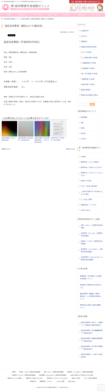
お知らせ (84, 36)
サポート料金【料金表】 (89, 186)
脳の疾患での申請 (88, 84)
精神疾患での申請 (88, 79)
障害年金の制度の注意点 (89, 95)
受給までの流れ (52, 15)
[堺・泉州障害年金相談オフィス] (26, 10)
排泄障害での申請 (88, 68)
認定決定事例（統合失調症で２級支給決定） (25, 139)
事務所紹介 (81, 15)
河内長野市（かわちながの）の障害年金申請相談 (92, 258)
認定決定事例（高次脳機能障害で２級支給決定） (92, 331)
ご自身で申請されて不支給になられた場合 (92, 193)
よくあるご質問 (86, 199)
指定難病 (84, 117)
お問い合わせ (96, 15)
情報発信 (84, 41)
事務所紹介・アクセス (88, 205)
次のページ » (70, 149)
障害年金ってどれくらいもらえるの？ (92, 174)
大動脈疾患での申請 (89, 63)
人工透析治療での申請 (89, 57)
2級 (82, 123)
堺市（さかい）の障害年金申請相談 (92, 226)
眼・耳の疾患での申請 (89, 73)
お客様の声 (67, 15)
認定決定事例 (85, 90)
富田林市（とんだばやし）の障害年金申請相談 (92, 250)
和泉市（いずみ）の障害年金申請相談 (92, 242)
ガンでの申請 (86, 52)
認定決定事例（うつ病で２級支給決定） (92, 355)
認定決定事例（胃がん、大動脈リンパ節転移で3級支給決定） (92, 323)
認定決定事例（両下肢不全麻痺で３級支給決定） (92, 347)
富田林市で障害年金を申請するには (91, 286)
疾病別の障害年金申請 (88, 47)
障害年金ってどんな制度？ (90, 162)
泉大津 (83, 133)
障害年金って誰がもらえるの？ (92, 167)
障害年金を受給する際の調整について (91, 306)
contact (83, 139)
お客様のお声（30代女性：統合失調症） (57, 139)
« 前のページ (5, 149)
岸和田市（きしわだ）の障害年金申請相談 (92, 234)
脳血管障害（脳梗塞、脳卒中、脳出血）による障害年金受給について (91, 296)
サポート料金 (37, 15)
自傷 (82, 128)
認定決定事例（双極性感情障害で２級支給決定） (92, 339)
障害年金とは (23, 15)
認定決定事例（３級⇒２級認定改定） (9, 139)
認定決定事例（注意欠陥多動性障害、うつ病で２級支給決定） (42, 140)
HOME (8, 15)
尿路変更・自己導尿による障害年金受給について (91, 277)
